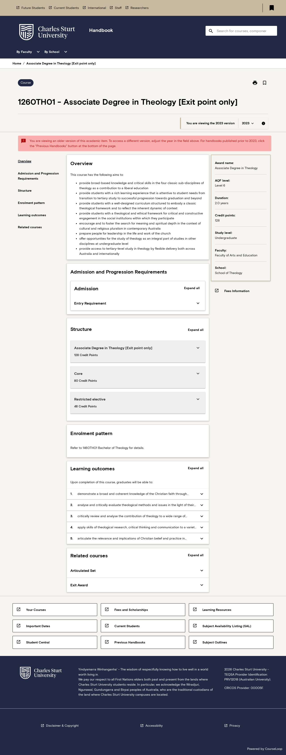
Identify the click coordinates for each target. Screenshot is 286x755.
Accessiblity (154, 725)
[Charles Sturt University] (47, 33)
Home (17, 63)
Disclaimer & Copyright (62, 725)
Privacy (234, 725)
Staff (118, 8)
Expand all (192, 288)
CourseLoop (273, 749)
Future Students (33, 8)
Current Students (66, 8)
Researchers (139, 8)
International (97, 8)
